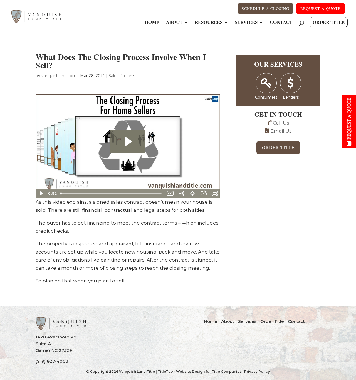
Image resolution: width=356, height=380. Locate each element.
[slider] (111, 193)
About (174, 23)
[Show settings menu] (192, 193)
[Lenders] (290, 83)
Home (152, 23)
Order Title (329, 22)
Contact (281, 23)
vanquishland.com (58, 75)
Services (246, 23)
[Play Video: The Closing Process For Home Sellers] (127, 141)
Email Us (281, 131)
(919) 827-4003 (52, 361)
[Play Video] (41, 193)
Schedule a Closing (265, 8)
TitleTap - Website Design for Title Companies (199, 371)
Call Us (281, 123)
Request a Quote (320, 8)
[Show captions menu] (170, 193)
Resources (208, 23)
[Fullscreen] (214, 193)
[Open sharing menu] (203, 193)
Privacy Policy (257, 371)
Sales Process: (122, 75)
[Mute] (181, 193)
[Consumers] (266, 83)
